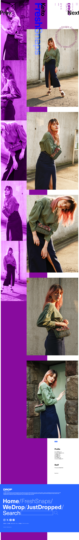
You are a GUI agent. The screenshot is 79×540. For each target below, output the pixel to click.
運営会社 (4, 523)
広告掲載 (8, 523)
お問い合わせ (13, 523)
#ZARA (56, 441)
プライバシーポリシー (25, 523)
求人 (17, 523)
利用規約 (20, 523)
